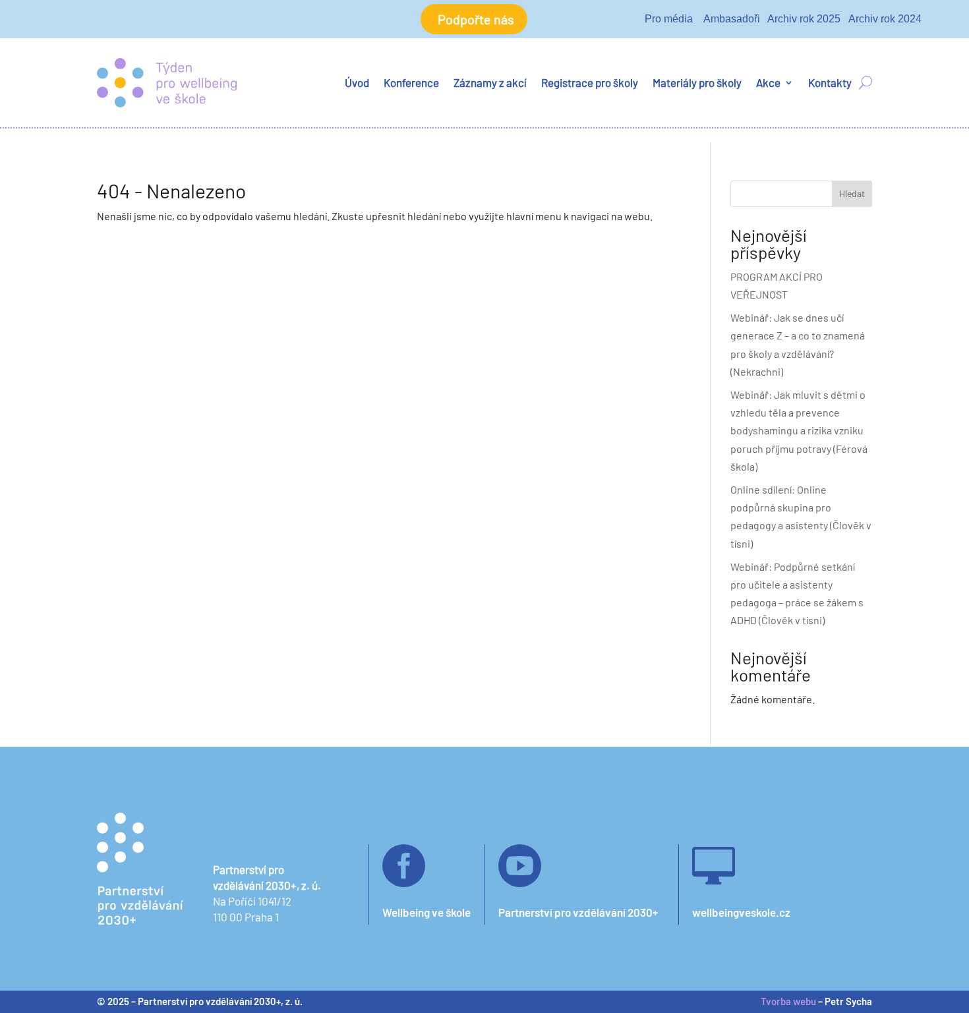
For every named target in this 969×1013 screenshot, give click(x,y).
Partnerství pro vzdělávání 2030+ (578, 912)
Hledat (852, 193)
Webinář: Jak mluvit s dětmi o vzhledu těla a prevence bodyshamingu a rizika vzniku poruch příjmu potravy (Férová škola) (798, 430)
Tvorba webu (788, 1001)
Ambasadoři (731, 18)
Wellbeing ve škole (426, 912)
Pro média (669, 18)
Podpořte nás (476, 19)
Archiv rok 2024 (885, 18)
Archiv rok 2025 (803, 18)
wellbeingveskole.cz (741, 912)
